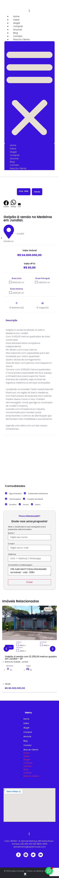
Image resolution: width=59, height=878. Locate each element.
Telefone (12, 554)
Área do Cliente (21, 39)
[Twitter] (33, 854)
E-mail (11, 544)
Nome (11, 533)
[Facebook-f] (18, 854)
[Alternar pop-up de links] (49, 871)
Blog (15, 32)
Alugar (16, 23)
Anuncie (17, 29)
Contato (17, 36)
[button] (29, 92)
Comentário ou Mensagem (20, 565)
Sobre (16, 19)
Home (16, 16)
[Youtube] (40, 854)
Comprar (18, 26)
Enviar (29, 582)
